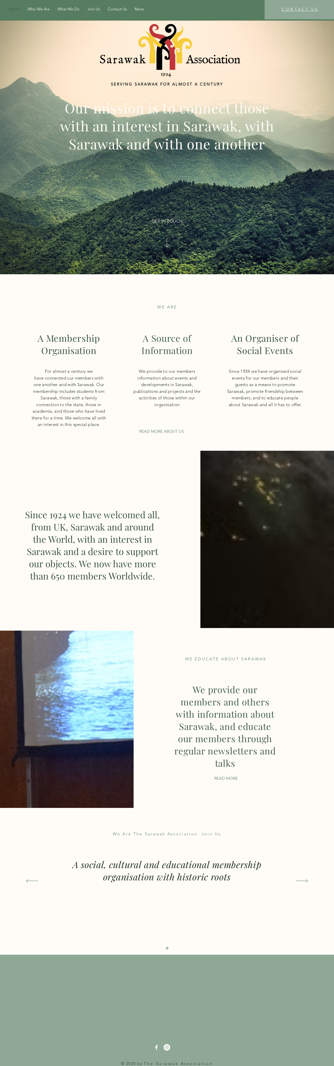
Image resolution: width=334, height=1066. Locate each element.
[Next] (302, 881)
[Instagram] (167, 1047)
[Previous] (32, 881)
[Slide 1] (167, 948)
